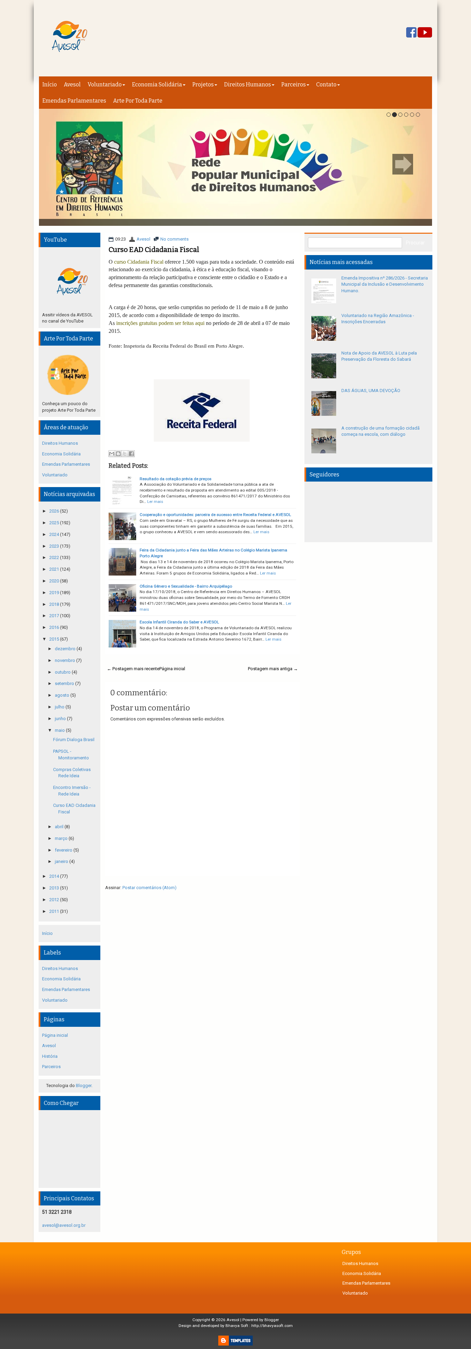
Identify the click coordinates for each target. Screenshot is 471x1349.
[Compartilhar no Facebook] (131, 453)
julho (60, 706)
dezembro (66, 648)
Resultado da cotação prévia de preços (175, 478)
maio (60, 730)
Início (49, 84)
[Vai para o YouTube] (425, 32)
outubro (63, 672)
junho (61, 718)
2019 (54, 592)
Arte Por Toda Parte (137, 100)
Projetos (203, 84)
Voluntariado (105, 84)
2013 (54, 887)
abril (59, 826)
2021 (54, 569)
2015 (54, 639)
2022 (54, 557)
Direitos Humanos (247, 84)
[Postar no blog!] (118, 453)
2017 (54, 615)
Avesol (72, 84)
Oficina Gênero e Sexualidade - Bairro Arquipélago (186, 586)
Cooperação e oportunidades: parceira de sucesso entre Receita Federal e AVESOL (215, 514)
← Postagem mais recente (133, 668)
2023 (54, 546)
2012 (54, 899)
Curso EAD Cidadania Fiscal (154, 249)
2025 (54, 522)
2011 (54, 911)
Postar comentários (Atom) (149, 887)
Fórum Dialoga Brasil (73, 739)
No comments (174, 239)
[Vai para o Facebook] (411, 32)
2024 (54, 534)
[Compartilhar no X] (124, 453)
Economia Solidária (157, 84)
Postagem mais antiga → (273, 668)
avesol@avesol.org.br (64, 1225)
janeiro (62, 861)
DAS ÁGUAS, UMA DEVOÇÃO (370, 390)
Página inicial (172, 668)
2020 (54, 580)
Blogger (83, 1085)
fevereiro (64, 850)
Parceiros (293, 84)
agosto (62, 695)
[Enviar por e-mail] (111, 453)
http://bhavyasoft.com (272, 1325)
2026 (54, 511)
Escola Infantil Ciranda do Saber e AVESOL (179, 622)
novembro (65, 660)
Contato (326, 84)
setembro (65, 683)
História (50, 1056)
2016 (54, 627)
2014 (54, 876)
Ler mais (155, 501)
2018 (54, 604)
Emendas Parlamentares (74, 100)
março (62, 838)
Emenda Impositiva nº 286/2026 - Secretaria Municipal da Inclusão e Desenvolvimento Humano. (384, 284)
